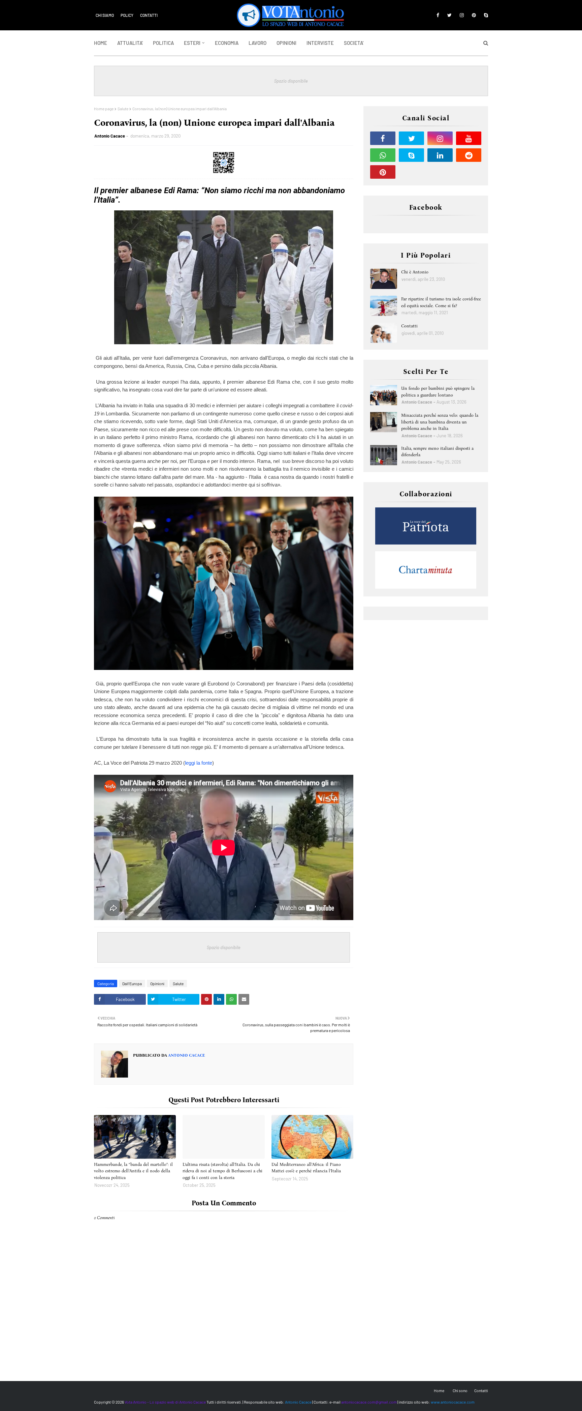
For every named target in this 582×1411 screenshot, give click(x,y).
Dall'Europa (132, 983)
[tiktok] (411, 172)
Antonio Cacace (109, 136)
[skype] (485, 15)
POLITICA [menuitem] (163, 43)
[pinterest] (474, 15)
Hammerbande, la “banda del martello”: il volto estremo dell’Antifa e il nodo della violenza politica (133, 1171)
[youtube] (468, 138)
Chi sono (460, 1390)
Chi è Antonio (414, 271)
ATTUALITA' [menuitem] (130, 43)
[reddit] (468, 155)
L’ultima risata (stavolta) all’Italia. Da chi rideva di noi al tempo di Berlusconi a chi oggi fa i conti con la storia (222, 1171)
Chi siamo (105, 15)
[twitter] (449, 15)
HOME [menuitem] (100, 43)
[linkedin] (440, 155)
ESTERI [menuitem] (192, 43)
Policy (127, 15)
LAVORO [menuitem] (257, 43)
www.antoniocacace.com (453, 1402)
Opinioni (157, 983)
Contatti (149, 15)
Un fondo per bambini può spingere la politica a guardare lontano (438, 392)
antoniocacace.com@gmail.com (369, 1402)
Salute (123, 108)
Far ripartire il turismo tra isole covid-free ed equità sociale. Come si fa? (441, 302)
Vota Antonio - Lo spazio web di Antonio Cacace (165, 1402)
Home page (104, 108)
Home (439, 1390)
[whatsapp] (382, 155)
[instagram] (461, 15)
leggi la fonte (198, 763)
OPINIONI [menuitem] (286, 43)
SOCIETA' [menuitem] (353, 43)
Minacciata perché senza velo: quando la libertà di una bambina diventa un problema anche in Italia (439, 422)
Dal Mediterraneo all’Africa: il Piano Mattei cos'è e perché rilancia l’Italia (306, 1168)
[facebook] (438, 15)
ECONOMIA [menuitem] (226, 43)
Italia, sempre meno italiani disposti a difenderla (437, 452)
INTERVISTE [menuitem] (320, 43)
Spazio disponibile (291, 81)
